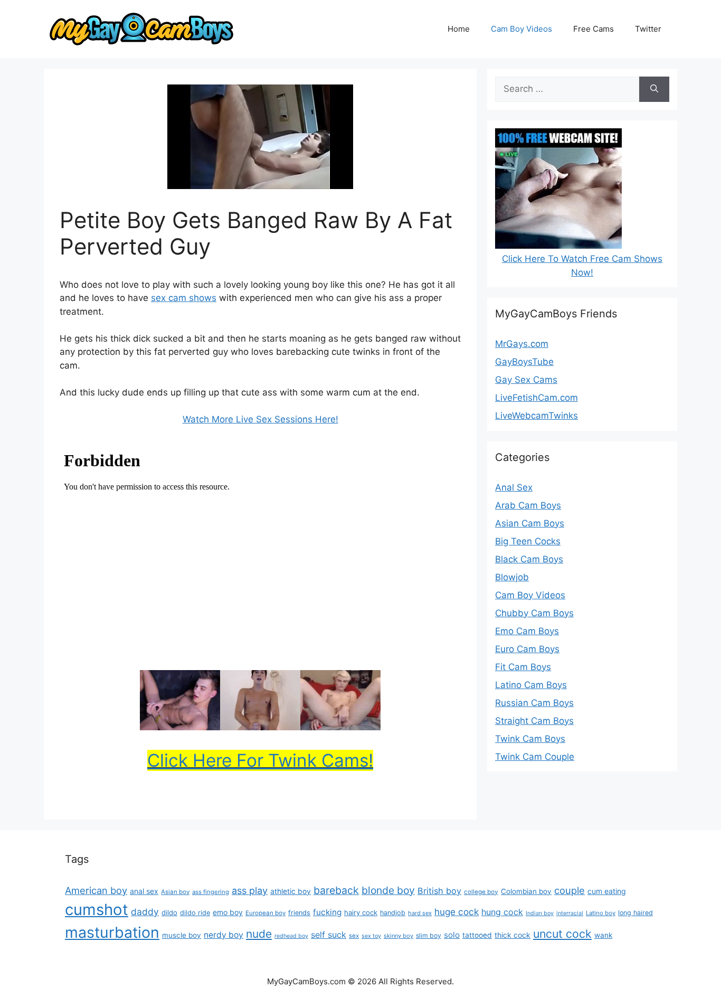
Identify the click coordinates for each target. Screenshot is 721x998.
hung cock (502, 912)
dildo (169, 912)
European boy (265, 913)
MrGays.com (521, 343)
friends (299, 913)
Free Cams (593, 29)
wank (603, 935)
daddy (145, 911)
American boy (96, 890)
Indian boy (540, 913)
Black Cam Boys (529, 559)
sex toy (371, 936)
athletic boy (290, 891)
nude (259, 933)
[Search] (654, 89)
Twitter (648, 29)
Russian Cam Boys (534, 703)
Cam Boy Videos (521, 29)
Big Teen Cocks (528, 541)
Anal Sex (514, 487)
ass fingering (210, 892)
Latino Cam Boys (531, 685)
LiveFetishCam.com (536, 397)
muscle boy (181, 935)
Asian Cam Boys (529, 523)
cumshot (96, 909)
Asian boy (175, 892)
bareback (336, 890)
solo (452, 935)
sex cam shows (183, 298)
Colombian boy (526, 891)
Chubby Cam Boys (534, 613)
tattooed (477, 935)
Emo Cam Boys (527, 631)
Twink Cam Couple (534, 756)
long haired (635, 913)
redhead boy (291, 936)
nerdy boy (223, 935)
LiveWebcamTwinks (536, 415)
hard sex (420, 913)
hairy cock (360, 912)
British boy (439, 891)
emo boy (228, 912)
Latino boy (600, 913)
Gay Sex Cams (526, 379)
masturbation (112, 932)
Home (459, 29)
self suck (328, 934)
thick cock (512, 934)
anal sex (144, 891)
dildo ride (195, 913)
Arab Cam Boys (528, 505)
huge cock (456, 911)
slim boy (428, 935)
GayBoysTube (524, 361)
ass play (250, 890)
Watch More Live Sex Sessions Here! (260, 419)
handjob (392, 913)
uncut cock (562, 933)
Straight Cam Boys (534, 720)
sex (354, 935)
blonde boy (388, 890)
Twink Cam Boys (530, 738)
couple (569, 890)
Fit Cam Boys (523, 667)
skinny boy (398, 935)
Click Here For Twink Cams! (260, 760)
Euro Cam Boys (527, 649)
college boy (481, 892)
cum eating (606, 891)
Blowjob (512, 577)
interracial (569, 913)
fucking (327, 912)
